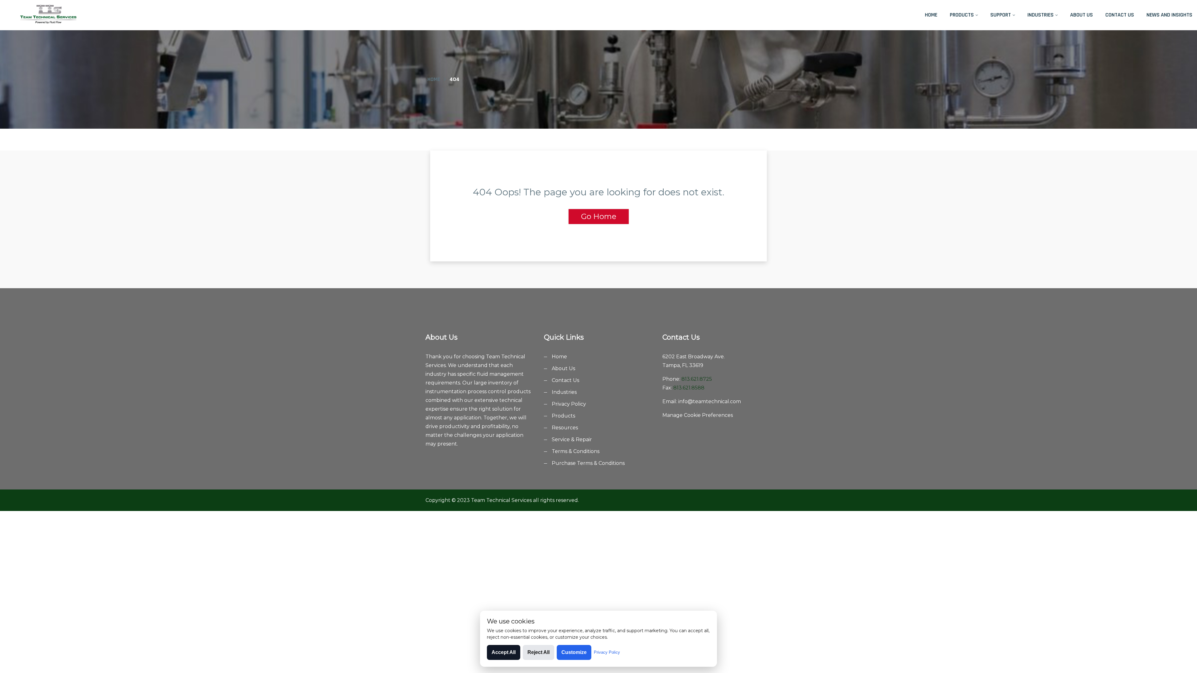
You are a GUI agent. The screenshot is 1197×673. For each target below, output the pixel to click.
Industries (1040, 14)
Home (931, 14)
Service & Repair (572, 439)
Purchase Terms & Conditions (588, 463)
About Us (1081, 14)
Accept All (504, 652)
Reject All (538, 652)
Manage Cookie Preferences (697, 415)
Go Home (598, 216)
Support (1000, 14)
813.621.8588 (688, 388)
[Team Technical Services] (157, 15)
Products (962, 14)
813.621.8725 (696, 379)
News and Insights (1169, 14)
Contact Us (1119, 14)
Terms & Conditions (575, 451)
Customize (574, 652)
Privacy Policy (569, 404)
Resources (565, 428)
